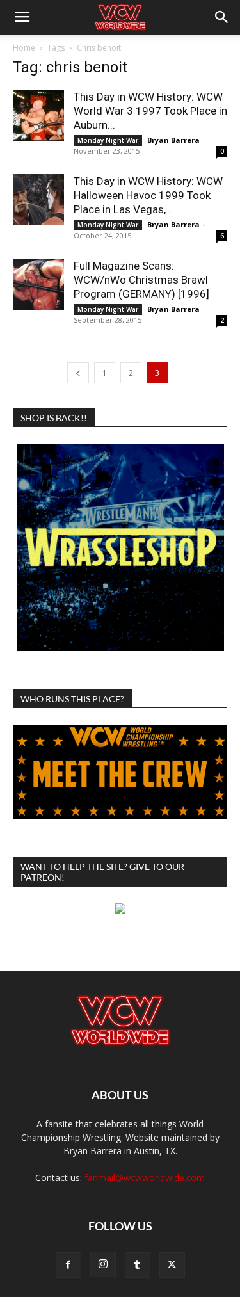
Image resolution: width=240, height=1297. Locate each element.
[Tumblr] (137, 1265)
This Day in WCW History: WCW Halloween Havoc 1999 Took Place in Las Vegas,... (148, 195)
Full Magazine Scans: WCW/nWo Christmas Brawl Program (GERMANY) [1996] (141, 279)
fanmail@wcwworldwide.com (144, 1178)
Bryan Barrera (173, 140)
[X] (172, 1265)
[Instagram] (103, 1264)
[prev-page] (78, 372)
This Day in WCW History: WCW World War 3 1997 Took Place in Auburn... (150, 110)
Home (24, 47)
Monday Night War (107, 140)
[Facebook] (68, 1265)
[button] (21, 17)
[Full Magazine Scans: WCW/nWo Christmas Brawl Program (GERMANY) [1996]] (38, 284)
